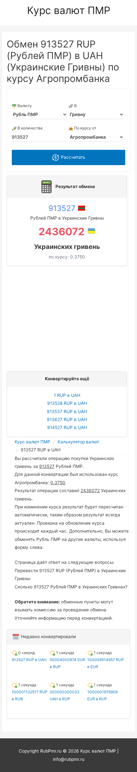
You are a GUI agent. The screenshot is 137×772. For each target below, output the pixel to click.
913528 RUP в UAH (67, 403)
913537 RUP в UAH (67, 411)
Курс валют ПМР (68, 10)
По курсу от (84, 128)
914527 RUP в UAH (67, 427)
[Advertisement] (68, 317)
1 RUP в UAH (67, 395)
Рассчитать (72, 157)
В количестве (30, 128)
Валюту (24, 105)
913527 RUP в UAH (29, 659)
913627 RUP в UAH (67, 419)
